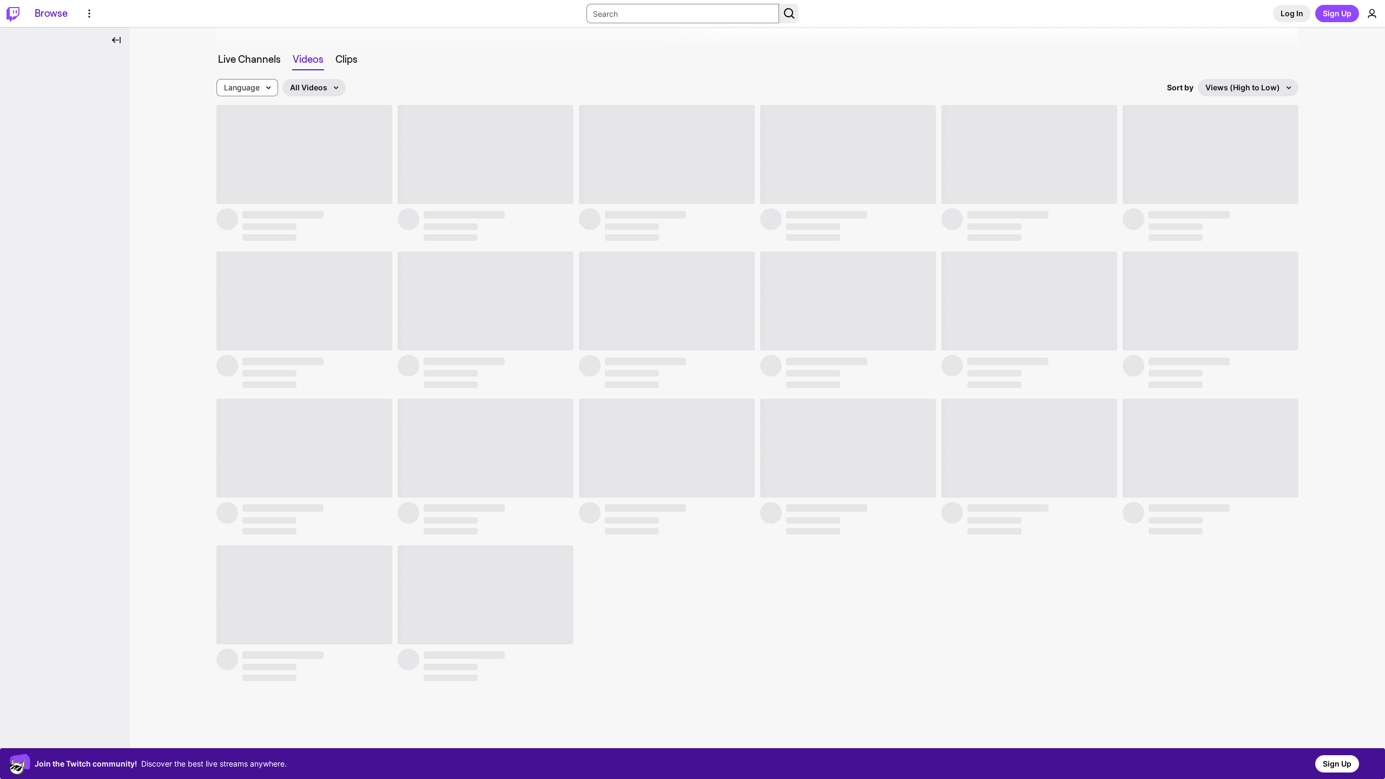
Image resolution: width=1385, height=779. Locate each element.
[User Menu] (1372, 13)
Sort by (1180, 87)
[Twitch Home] (13, 13)
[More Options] (89, 13)
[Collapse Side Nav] (116, 40)
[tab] (249, 59)
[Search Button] (789, 13)
